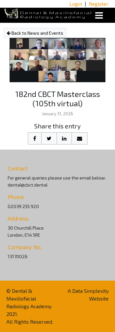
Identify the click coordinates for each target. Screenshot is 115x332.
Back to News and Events (37, 33)
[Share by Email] (80, 138)
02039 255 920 (23, 206)
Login (75, 4)
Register (99, 4)
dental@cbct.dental (28, 185)
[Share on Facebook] (35, 138)
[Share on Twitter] (49, 138)
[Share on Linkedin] (64, 138)
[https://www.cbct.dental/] (48, 13)
